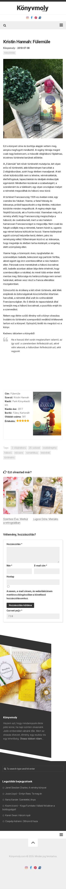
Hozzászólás (14, 544)
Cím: (7, 393)
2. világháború (19, 448)
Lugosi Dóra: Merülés (45, 519)
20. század (34, 448)
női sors (19, 452)
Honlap (10, 576)
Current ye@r (14, 610)
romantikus (32, 452)
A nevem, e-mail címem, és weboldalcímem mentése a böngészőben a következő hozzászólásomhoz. (30, 595)
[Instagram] (27, 17)
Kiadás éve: (11, 409)
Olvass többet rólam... (32, 738)
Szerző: (9, 397)
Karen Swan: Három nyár (18, 815)
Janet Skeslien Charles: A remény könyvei (25, 787)
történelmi (9, 457)
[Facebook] (31, 17)
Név (9, 565)
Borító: (8, 413)
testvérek (45, 452)
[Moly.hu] (39, 17)
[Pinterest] (35, 17)
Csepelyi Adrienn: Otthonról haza (21, 821)
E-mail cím (40, 565)
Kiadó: (8, 401)
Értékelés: (10, 421)
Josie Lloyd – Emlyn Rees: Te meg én (23, 793)
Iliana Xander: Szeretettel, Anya (20, 799)
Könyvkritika (9, 53)
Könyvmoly (9, 48)
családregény (50, 448)
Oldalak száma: (13, 416)
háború (8, 452)
